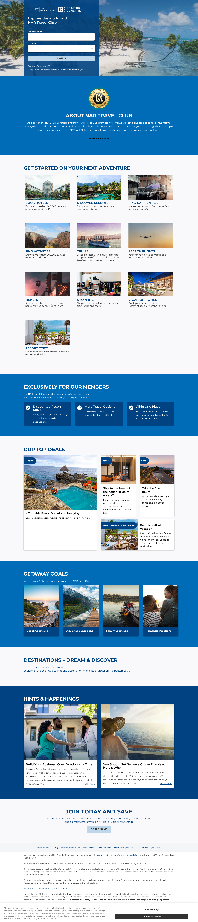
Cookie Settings (151, 909)
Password (32, 43)
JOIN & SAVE (99, 829)
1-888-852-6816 (31, 858)
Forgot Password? (39, 66)
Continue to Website (151, 916)
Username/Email (35, 31)
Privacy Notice (90, 848)
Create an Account (39, 69)
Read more (89, 784)
